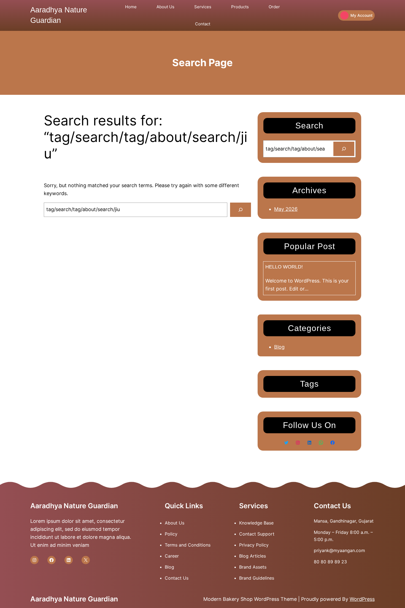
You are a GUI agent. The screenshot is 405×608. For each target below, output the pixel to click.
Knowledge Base (256, 523)
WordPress (362, 599)
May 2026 (286, 209)
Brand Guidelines (256, 578)
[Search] (240, 210)
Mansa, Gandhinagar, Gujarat (344, 521)
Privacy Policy (254, 545)
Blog (279, 347)
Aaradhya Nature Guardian (74, 506)
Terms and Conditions (187, 545)
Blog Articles (252, 556)
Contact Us (176, 578)
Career (172, 556)
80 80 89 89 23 (330, 561)
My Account (361, 15)
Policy (171, 534)
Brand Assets (252, 567)
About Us (174, 523)
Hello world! (284, 267)
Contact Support (256, 534)
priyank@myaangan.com (339, 550)
